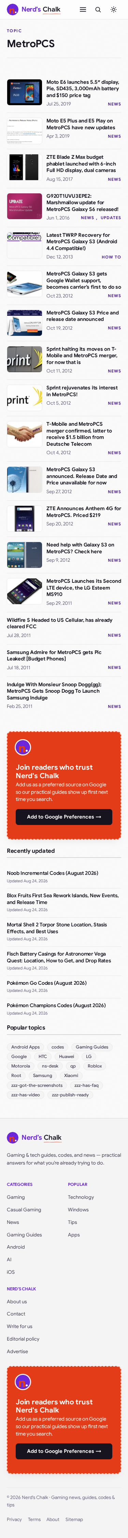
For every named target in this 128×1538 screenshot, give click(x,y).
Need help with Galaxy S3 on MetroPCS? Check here (80, 548)
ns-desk (50, 1066)
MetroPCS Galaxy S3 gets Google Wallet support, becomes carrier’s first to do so (83, 280)
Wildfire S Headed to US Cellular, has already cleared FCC (60, 623)
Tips (72, 1222)
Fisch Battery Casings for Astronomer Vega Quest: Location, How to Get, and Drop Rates (59, 957)
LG (89, 1056)
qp (73, 1066)
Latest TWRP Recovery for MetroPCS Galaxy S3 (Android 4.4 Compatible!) (81, 241)
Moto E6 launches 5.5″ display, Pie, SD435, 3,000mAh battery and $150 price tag (82, 88)
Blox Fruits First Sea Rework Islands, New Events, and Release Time (62, 898)
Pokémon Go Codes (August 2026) (47, 983)
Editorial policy (23, 1339)
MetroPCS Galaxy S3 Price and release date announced (82, 316)
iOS (11, 1272)
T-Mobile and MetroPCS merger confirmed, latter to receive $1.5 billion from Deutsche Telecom (79, 434)
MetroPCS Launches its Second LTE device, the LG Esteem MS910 (83, 587)
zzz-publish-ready (70, 1095)
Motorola (20, 1066)
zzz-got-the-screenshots (36, 1085)
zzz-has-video (25, 1095)
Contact (16, 1314)
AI (9, 1259)
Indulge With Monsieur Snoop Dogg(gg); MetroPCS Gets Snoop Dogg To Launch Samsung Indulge (54, 691)
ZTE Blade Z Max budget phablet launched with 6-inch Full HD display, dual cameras (81, 163)
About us (17, 1302)
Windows (78, 1210)
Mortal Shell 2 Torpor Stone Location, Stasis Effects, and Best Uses (57, 928)
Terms (34, 1519)
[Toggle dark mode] (113, 9)
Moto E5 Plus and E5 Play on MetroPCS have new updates (80, 124)
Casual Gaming (24, 1210)
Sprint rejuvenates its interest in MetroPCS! (82, 391)
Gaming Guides (92, 1047)
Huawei (66, 1056)
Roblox (95, 1066)
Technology (81, 1197)
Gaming (16, 1197)
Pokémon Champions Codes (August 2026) (56, 1005)
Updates (111, 217)
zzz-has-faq (86, 1085)
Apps (74, 1235)
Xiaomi (71, 1075)
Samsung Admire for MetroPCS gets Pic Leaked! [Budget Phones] (54, 655)
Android (16, 1247)
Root (16, 1075)
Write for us (19, 1326)
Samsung (42, 1075)
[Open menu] (83, 9)
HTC (43, 1056)
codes (58, 1047)
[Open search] (97, 9)
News (114, 104)
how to (111, 256)
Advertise (17, 1351)
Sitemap (74, 1519)
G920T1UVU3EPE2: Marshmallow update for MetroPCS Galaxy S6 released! (82, 202)
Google (19, 1056)
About (52, 1519)
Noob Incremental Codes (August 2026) (52, 873)
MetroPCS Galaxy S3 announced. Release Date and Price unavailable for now (81, 476)
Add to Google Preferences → (64, 817)
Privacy (14, 1519)
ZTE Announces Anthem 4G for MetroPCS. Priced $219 (83, 511)
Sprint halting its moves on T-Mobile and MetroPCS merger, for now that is (81, 355)
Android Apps (25, 1047)
